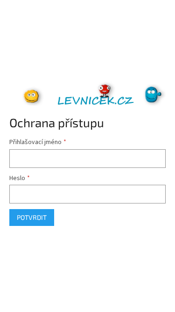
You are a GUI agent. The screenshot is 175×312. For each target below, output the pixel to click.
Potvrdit (32, 217)
